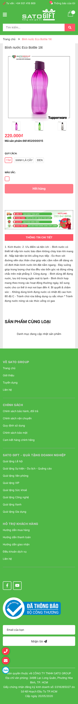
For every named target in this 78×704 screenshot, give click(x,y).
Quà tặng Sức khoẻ (15, 490)
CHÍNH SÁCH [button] (13, 405)
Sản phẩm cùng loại (28, 321)
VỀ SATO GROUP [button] (16, 362)
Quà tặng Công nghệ (16, 497)
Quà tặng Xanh (12, 504)
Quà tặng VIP (11, 482)
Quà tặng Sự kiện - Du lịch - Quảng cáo (27, 468)
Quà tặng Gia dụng (14, 511)
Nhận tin (37, 641)
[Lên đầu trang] (71, 682)
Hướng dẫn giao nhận (16, 544)
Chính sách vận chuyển (17, 418)
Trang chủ (9, 368)
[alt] (39, 219)
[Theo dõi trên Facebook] (7, 585)
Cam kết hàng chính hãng (19, 439)
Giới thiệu (8, 375)
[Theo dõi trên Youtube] (17, 585)
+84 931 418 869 (25, 3)
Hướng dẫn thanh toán (17, 537)
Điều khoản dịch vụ (15, 551)
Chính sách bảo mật (15, 432)
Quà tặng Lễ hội (13, 461)
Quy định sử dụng (14, 425)
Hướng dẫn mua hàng (16, 530)
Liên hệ (7, 389)
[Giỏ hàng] (70, 16)
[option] (16, 127)
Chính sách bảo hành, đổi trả (20, 411)
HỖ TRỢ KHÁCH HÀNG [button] (20, 524)
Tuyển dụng (10, 382)
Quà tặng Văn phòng (15, 475)
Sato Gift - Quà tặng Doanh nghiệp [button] (34, 455)
